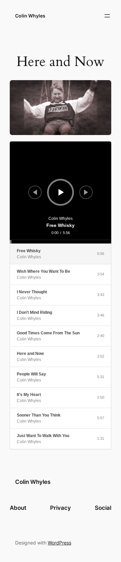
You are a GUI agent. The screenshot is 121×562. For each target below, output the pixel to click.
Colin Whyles (30, 16)
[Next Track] (86, 192)
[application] (60, 192)
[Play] (61, 192)
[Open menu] (107, 16)
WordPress (59, 543)
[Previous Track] (35, 192)
